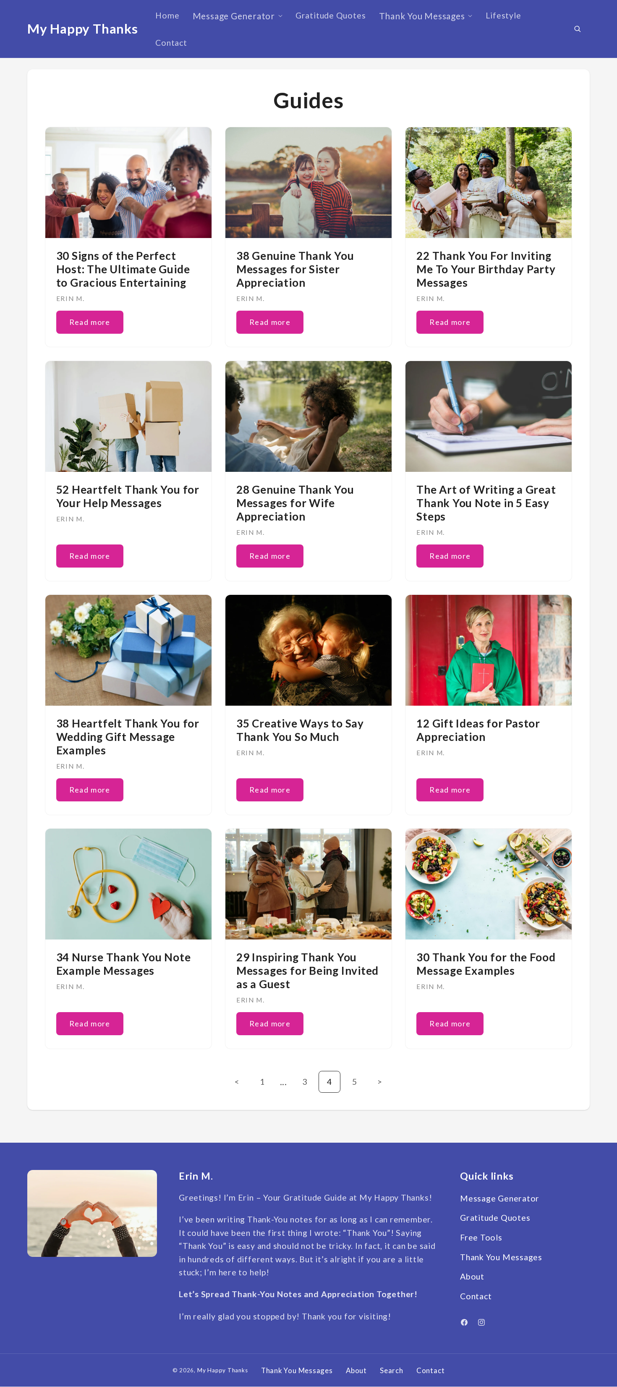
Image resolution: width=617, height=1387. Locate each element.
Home (167, 15)
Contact (171, 42)
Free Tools (481, 1237)
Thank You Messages (422, 15)
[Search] (578, 29)
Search (391, 1370)
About (472, 1276)
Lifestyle (503, 15)
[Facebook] (464, 1322)
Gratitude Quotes (330, 15)
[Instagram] (481, 1322)
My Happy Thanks (222, 1370)
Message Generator (234, 15)
